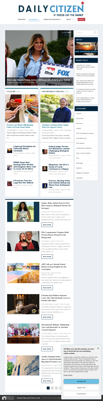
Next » (92, 212)
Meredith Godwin (48, 304)
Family (64, 82)
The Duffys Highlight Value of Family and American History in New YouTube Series (68, 78)
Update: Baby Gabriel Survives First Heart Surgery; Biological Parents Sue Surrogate (56, 205)
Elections (79, 123)
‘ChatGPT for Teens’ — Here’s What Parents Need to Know (85, 67)
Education (44, 275)
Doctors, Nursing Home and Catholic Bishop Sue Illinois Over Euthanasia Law (59, 183)
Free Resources (81, 138)
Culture (31, 130)
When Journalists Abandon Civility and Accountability (85, 75)
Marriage (79, 163)
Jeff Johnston (18, 171)
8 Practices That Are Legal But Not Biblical (23, 181)
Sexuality (50, 275)
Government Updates (48, 133)
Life (62, 212)
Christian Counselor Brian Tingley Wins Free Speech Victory (55, 126)
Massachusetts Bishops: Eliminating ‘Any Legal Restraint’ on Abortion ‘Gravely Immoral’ (55, 327)
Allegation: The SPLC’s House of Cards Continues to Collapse (59, 166)
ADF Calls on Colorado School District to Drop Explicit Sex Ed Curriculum (53, 267)
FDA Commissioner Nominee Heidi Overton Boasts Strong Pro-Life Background (55, 235)
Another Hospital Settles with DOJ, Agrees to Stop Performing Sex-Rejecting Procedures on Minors (55, 359)
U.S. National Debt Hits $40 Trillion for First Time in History (85, 91)
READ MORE (47, 225)
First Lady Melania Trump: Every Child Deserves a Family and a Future (85, 99)
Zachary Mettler (19, 153)
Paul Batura (48, 82)
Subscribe (21, 19)
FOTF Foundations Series (85, 133)
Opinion (79, 168)
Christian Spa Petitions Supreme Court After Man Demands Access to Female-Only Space (55, 298)
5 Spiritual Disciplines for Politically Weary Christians (24, 148)
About (68, 19)
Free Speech (67, 130)
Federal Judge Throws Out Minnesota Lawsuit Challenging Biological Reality (59, 149)
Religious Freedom (82, 173)
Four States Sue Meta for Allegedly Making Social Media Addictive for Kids (85, 82)
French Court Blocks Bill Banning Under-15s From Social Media (20, 126)
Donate (81, 19)
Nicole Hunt (46, 212)
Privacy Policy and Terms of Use (28, 398)
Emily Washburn (12, 130)
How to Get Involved (83, 153)
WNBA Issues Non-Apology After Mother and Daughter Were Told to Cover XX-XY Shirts (24, 165)
